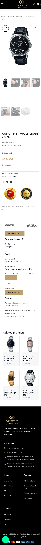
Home (3, 16)
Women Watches (9, 496)
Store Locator (28, 498)
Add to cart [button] (11, 350)
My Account (8, 514)
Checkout (7, 519)
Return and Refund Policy (30, 487)
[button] (36, 28)
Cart (5, 524)
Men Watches (10, 16)
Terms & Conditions (30, 493)
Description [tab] (10, 225)
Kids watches (8, 486)
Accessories (8, 481)
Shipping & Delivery (30, 481)
